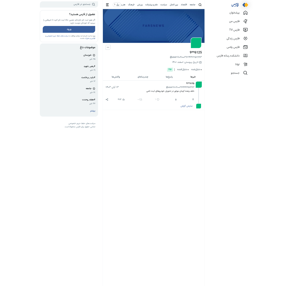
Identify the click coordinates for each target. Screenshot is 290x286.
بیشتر (92, 110)
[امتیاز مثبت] (192, 99)
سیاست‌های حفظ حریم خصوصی (57, 36)
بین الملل (174, 4)
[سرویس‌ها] (107, 5)
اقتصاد (184, 4)
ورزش (140, 4)
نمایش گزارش (186, 106)
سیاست (163, 4)
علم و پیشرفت (151, 4)
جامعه (192, 4)
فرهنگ (131, 4)
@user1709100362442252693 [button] (180, 87)
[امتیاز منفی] (175, 99)
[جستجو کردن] (200, 5)
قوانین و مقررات (90, 38)
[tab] (193, 77)
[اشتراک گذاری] (107, 99)
